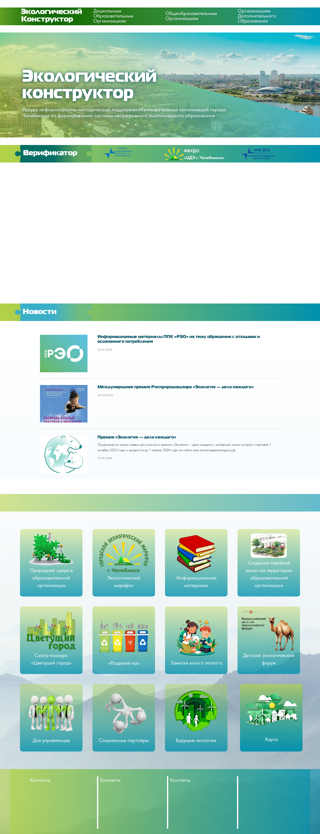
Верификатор (50, 153)
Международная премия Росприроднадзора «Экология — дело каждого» (176, 387)
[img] (124, 713)
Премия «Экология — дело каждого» (137, 437)
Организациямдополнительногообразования (257, 16)
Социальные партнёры (124, 740)
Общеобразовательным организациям (191, 15)
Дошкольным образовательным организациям (113, 16)
